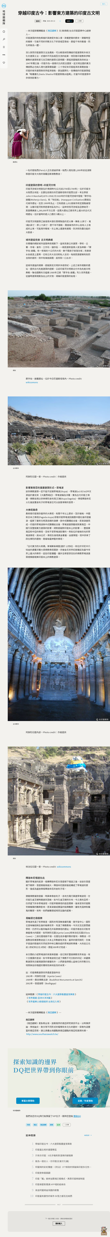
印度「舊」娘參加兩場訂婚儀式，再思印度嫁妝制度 (60, 1178)
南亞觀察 (52, 30)
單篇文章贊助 (27, 1100)
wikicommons (64, 866)
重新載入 (58, 1223)
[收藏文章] (60, 21)
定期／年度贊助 (85, 1100)
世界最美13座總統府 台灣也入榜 (43, 1001)
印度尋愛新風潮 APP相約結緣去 (50, 1184)
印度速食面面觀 (42, 1172)
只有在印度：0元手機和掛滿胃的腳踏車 (54, 1155)
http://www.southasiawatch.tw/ (42, 1034)
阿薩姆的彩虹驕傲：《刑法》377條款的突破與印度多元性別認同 (63, 1167)
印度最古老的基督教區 (46, 1149)
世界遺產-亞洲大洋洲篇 (39, 997)
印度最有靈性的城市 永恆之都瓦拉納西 (53, 1196)
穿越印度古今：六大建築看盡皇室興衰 (56, 994)
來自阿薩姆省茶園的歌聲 (47, 1190)
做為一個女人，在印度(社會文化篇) (52, 1161)
